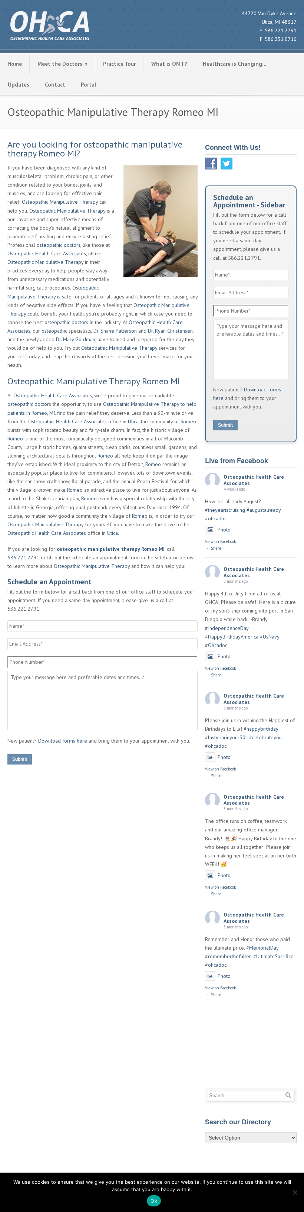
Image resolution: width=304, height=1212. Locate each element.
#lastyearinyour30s (226, 737)
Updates (18, 84)
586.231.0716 (281, 39)
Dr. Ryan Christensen (170, 330)
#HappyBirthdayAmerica (231, 636)
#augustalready (264, 510)
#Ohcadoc (216, 645)
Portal (88, 84)
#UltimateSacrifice (273, 956)
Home (14, 63)
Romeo (188, 421)
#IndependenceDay (226, 628)
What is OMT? (169, 63)
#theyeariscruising (225, 510)
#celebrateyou (265, 737)
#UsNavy (269, 636)
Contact (55, 84)
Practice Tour (119, 63)
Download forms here (62, 740)
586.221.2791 (281, 30)
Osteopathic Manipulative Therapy (60, 201)
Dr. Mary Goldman (75, 339)
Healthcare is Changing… (235, 63)
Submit (19, 759)
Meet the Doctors (62, 63)
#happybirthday (261, 728)
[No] (294, 1192)
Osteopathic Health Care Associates (46, 253)
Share (216, 548)
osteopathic (54, 330)
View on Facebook (220, 541)
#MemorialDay (262, 947)
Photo (224, 529)
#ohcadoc (216, 518)
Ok (154, 1201)
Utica (133, 421)
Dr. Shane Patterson (115, 330)
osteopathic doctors (58, 245)
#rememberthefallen (228, 956)
